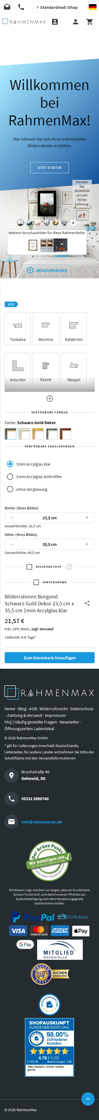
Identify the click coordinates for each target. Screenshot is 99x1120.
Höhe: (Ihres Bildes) (21, 534)
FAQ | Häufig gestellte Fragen (30, 722)
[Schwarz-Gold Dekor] (10, 434)
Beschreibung (51, 270)
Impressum (55, 715)
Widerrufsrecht (54, 708)
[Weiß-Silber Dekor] (24, 434)
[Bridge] (46, 222)
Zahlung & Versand (24, 715)
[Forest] (29, 222)
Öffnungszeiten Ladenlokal (29, 728)
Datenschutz (82, 708)
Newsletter (69, 722)
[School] (64, 222)
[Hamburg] (55, 222)
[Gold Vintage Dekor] (38, 434)
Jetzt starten (49, 167)
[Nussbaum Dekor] (65, 434)
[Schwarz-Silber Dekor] (51, 434)
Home (9, 708)
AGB (33, 708)
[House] (20, 222)
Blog (22, 708)
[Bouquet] (38, 222)
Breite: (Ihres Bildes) (21, 507)
